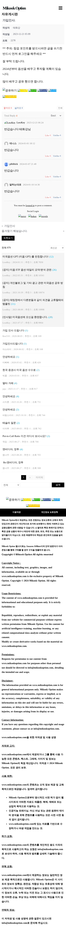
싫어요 (19, 108)
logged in (30, 205)
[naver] (22, 216)
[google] (43, 216)
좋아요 (8, 108)
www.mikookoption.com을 (15, 737)
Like (48, 135)
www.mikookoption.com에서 (16, 754)
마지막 (39, 477)
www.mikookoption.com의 (15, 784)
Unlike (57, 135)
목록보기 (8, 238)
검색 (58, 485)
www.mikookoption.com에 (22, 824)
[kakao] (32, 216)
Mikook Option (14, 8)
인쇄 (60, 108)
